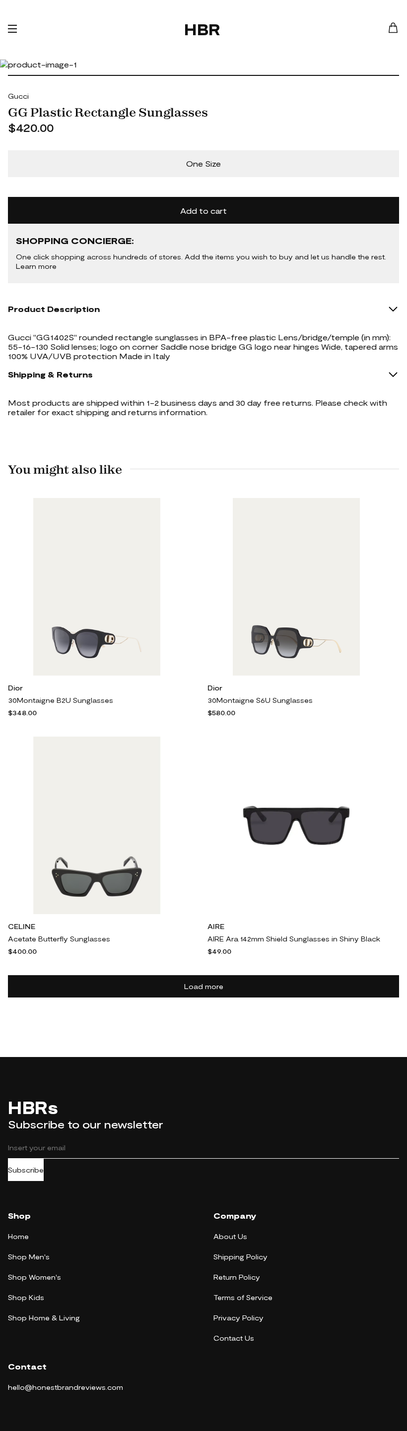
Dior (15, 688)
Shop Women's (34, 1277)
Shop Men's (29, 1256)
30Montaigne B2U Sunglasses (60, 700)
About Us (230, 1236)
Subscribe (26, 1170)
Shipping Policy (240, 1256)
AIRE (215, 926)
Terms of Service (242, 1297)
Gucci (18, 96)
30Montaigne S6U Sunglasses (260, 700)
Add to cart (203, 210)
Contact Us (233, 1338)
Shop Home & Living (44, 1317)
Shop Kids (26, 1297)
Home (18, 1236)
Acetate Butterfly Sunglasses (59, 938)
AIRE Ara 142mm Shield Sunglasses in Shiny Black (293, 938)
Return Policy (236, 1277)
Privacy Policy (238, 1317)
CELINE (21, 926)
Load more (203, 986)
